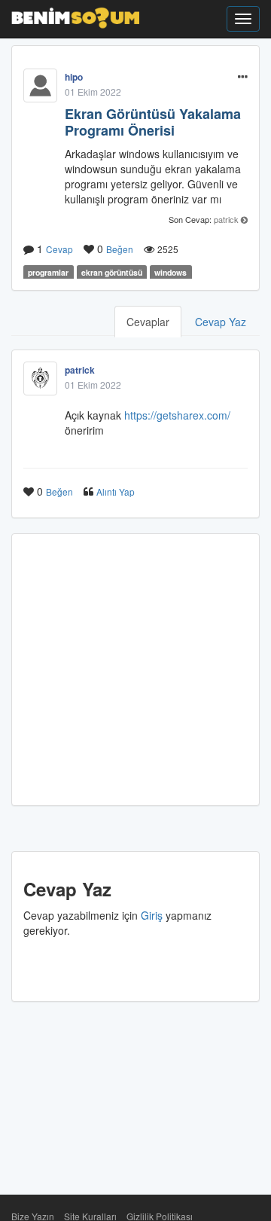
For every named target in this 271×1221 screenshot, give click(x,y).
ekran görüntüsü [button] (111, 272)
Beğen (119, 249)
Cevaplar (147, 321)
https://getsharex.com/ (177, 415)
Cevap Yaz (220, 321)
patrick (226, 219)
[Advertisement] (135, 669)
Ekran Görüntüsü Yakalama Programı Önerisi (153, 122)
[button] (243, 76)
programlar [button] (48, 272)
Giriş (152, 915)
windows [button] (170, 272)
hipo (74, 77)
